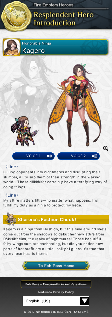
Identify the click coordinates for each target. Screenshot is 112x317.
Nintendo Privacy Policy (56, 292)
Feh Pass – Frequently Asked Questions (56, 284)
